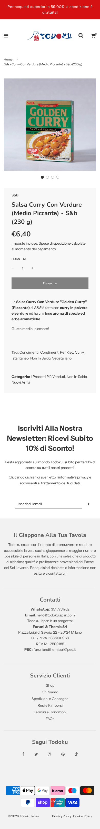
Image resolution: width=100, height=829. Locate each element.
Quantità (19, 259)
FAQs (50, 718)
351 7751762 (60, 609)
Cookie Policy (82, 816)
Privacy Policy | (62, 816)
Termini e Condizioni (50, 712)
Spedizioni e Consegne (50, 698)
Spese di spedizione (55, 243)
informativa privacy (73, 477)
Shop (50, 685)
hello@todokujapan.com (56, 615)
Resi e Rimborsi (50, 705)
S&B (15, 195)
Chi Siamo (50, 692)
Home (8, 59)
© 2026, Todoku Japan (23, 816)
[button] (42, 177)
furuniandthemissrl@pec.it (55, 649)
